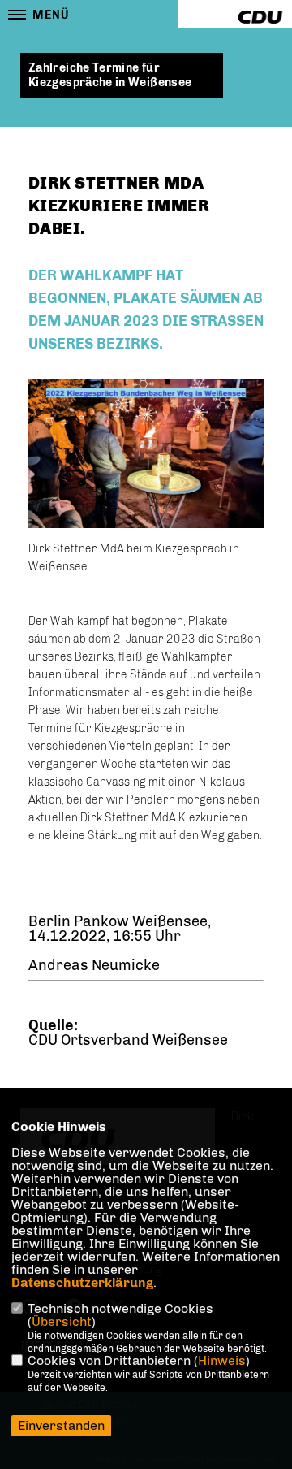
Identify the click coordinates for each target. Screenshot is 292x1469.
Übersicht (62, 1321)
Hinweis (222, 1360)
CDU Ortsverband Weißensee (128, 1040)
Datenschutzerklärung (82, 1282)
